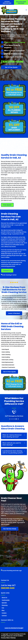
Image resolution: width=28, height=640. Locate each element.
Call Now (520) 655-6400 (7, 2)
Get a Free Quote (11, 67)
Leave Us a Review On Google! (14, 628)
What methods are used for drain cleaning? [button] (11, 444)
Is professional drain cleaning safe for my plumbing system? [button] (12, 452)
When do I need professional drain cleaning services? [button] (11, 436)
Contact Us (7, 270)
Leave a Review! (14, 313)
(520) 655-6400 (14, 574)
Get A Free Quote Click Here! (21, 2)
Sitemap (13, 638)
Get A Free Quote (9, 372)
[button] (26, 10)
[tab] (9, 418)
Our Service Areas (9, 529)
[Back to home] (9, 9)
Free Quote (7, 205)
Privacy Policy (5, 638)
